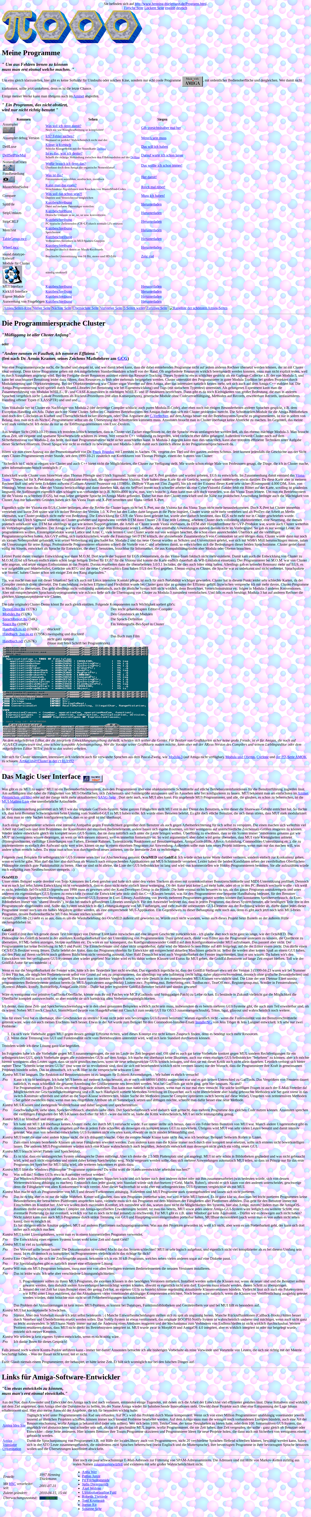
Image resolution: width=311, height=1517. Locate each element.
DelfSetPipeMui (14, 155)
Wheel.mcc (11, 247)
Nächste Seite (61, 308)
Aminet (78, 96)
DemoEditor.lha (14, 609)
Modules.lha (11, 614)
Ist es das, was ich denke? (64, 153)
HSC (12, 1484)
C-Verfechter (159, 416)
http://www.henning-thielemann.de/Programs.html (170, 4)
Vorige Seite (41, 308)
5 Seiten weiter (134, 308)
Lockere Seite (154, 8)
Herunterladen (151, 204)
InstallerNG (203, 1022)
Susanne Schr (92, 1509)
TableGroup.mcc (15, 239)
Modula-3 (175, 757)
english (170, 8)
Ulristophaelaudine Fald (99, 1492)
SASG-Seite (107, 797)
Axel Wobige (91, 1488)
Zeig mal (147, 256)
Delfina (101, 148)
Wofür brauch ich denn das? (66, 164)
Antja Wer (89, 1472)
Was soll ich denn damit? (63, 126)
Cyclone (263, 757)
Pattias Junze (91, 1476)
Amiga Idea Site (14, 1425)
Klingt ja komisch (58, 145)
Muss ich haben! (153, 196)
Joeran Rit (89, 1505)
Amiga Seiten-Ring (17, 308)
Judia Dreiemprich (95, 1484)
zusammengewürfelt (108, 1464)
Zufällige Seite (156, 308)
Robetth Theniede (95, 1496)
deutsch (181, 8)
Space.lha (9, 624)
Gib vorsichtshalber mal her (161, 128)
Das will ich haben (154, 146)
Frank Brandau (103, 452)
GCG (122, 358)
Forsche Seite (133, 8)
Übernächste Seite (86, 308)
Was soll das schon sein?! (64, 194)
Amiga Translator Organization (12, 1445)
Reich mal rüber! (153, 187)
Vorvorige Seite (111, 308)
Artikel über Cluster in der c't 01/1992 (46, 761)
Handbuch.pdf (13, 641)
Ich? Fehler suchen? (60, 136)
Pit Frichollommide (96, 1480)
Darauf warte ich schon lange (162, 155)
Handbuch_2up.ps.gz (18, 634)
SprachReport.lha (15, 619)
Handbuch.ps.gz (14, 629)
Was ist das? (54, 175)
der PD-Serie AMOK (291, 757)
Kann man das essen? (61, 185)
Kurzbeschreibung (59, 202)
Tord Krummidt (93, 1500)
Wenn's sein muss (153, 138)
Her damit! (149, 177)
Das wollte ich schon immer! (161, 165)
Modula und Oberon (240, 757)
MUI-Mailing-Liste (15, 801)
